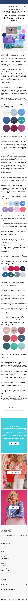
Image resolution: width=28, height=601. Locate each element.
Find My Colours (14, 472)
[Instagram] (1, 590)
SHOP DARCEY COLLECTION (14, 2)
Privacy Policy (3, 563)
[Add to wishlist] (22, 6)
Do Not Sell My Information (6, 568)
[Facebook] (4, 590)
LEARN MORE (14, 443)
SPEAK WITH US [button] (4, 584)
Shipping (2, 549)
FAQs (2, 553)
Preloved (2, 546)
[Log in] (24, 7)
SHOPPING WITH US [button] (5, 543)
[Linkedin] (12, 590)
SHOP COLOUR (14, 507)
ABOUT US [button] (3, 575)
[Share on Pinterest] (12, 407)
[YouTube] (7, 590)
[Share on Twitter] (9, 407)
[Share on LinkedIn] (15, 407)
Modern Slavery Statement (6, 570)
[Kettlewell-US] (6, 530)
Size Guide (3, 556)
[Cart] (26, 7)
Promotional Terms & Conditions (7, 560)
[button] (1, 6)
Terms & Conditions (5, 558)
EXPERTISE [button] (3, 579)
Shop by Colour (10, 256)
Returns (2, 551)
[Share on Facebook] (18, 407)
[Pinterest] (14, 590)
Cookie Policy (3, 565)
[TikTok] (9, 590)
